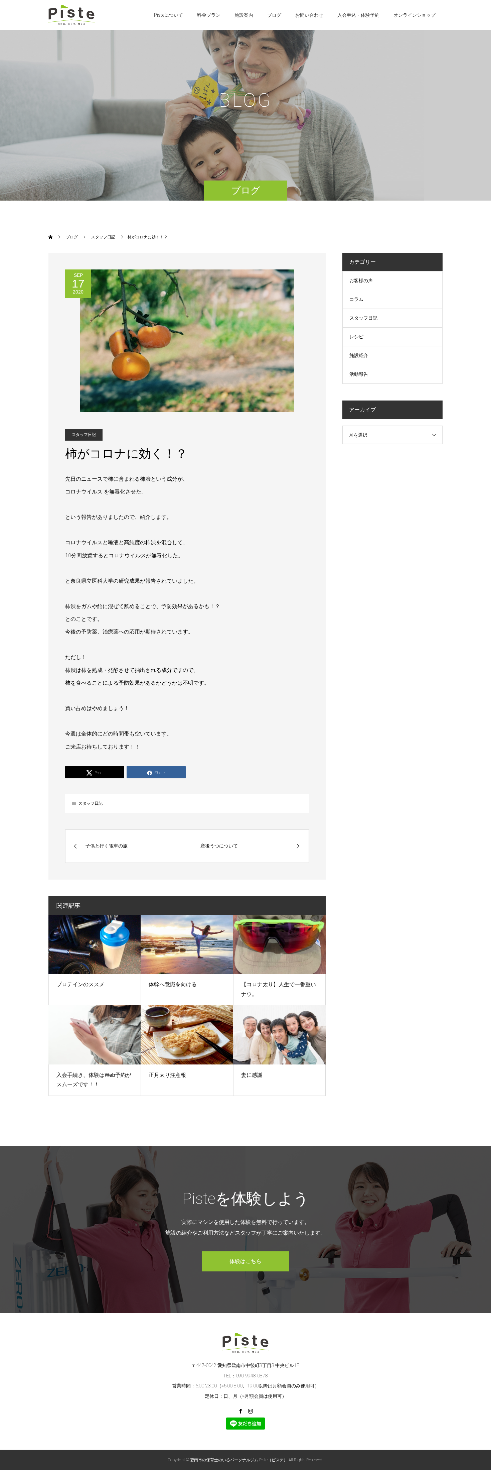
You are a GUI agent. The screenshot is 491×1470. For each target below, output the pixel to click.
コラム (356, 299)
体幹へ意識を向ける (173, 984)
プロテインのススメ (80, 984)
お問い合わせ (309, 15)
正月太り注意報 (167, 1075)
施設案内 (243, 15)
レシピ (356, 336)
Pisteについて (168, 15)
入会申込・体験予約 (358, 15)
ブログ (274, 15)
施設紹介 (358, 355)
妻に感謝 (252, 1075)
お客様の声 (361, 280)
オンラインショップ (414, 15)
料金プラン (208, 15)
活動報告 (358, 374)
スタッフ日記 (84, 434)
